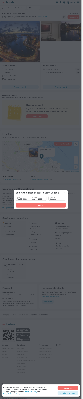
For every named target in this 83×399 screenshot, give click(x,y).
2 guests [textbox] (53, 199)
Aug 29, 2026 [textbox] (22, 199)
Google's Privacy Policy (11, 394)
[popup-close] (65, 192)
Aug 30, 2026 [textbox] (37, 199)
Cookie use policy (30, 392)
